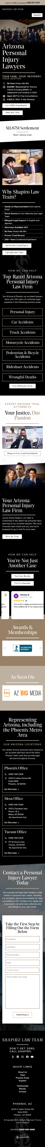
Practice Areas (22, 1078)
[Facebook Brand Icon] (27, 1056)
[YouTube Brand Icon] (32, 1056)
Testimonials (22, 1086)
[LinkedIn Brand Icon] (17, 1056)
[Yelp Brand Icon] (12, 1056)
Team (22, 1075)
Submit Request (22, 1015)
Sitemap (25, 1122)
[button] (28, 15)
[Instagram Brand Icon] (22, 1056)
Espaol (22, 1080)
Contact (22, 1091)
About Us (22, 1072)
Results (22, 1089)
